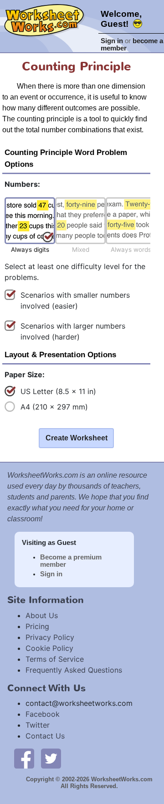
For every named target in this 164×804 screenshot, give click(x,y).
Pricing (37, 626)
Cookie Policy (49, 648)
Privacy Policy (50, 637)
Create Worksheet (77, 438)
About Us (42, 615)
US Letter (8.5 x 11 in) (58, 391)
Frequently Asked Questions (74, 669)
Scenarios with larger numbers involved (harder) (72, 331)
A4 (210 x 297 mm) (54, 406)
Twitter (38, 724)
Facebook (43, 714)
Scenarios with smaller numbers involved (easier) (75, 300)
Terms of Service (55, 659)
